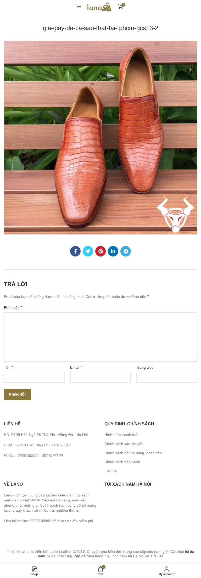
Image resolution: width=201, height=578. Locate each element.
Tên (8, 367)
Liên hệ (110, 471)
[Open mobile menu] (79, 6)
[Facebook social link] (75, 251)
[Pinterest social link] (100, 251)
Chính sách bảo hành (122, 462)
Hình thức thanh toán (121, 434)
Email (76, 367)
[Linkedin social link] (113, 251)
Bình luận (13, 307)
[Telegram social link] (125, 251)
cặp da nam (84, 556)
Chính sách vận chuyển (123, 444)
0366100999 (28, 455)
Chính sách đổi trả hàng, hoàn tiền (133, 453)
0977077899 (52, 455)
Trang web (145, 367)
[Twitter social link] (88, 251)
